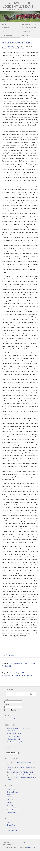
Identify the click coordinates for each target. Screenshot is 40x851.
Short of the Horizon (13, 736)
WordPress (31, 847)
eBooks (4, 32)
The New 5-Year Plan (14, 733)
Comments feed (12, 828)
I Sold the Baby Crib (13, 739)
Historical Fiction (29, 24)
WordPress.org (12, 830)
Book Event (11, 789)
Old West (10, 805)
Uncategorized (11, 813)
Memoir (9, 802)
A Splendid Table (8, 36)
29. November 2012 (8, 46)
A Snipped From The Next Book (23, 772)
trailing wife (10, 767)
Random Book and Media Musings (13, 48)
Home (4, 24)
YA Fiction (5, 28)
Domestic (10, 797)
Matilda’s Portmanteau (27, 37)
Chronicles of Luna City (29, 29)
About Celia (26, 32)
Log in (9, 822)
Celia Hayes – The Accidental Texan (17, 4)
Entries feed (11, 825)
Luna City (10, 799)
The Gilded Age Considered (17, 42)
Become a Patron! (11, 719)
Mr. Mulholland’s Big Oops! (15, 742)
